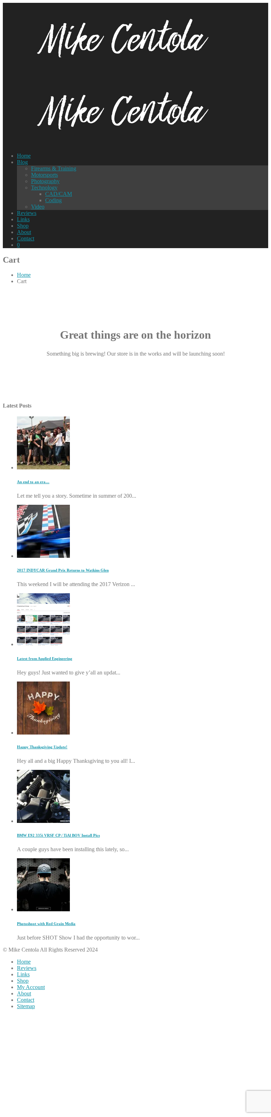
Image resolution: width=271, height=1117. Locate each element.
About (24, 232)
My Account (31, 987)
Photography (45, 181)
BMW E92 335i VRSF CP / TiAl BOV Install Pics (58, 835)
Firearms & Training (53, 168)
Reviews (26, 213)
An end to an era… (33, 482)
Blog (22, 162)
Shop (23, 226)
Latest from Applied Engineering (44, 658)
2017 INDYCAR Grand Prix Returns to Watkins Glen (63, 570)
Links (23, 219)
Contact (25, 238)
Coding (53, 200)
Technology (44, 188)
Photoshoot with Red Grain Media (46, 924)
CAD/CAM (58, 194)
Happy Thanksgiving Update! (42, 747)
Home (24, 156)
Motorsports (44, 175)
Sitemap (26, 1006)
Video (37, 207)
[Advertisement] (135, 1064)
